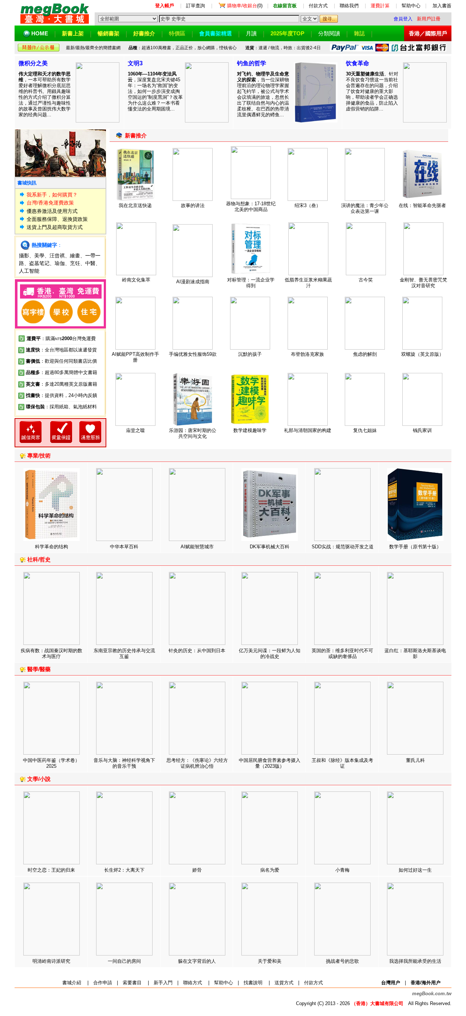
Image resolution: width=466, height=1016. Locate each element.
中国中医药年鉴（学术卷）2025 (51, 763)
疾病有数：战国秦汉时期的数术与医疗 (51, 653)
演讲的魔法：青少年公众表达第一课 (364, 208)
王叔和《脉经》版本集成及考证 (342, 763)
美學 (39, 255)
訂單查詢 (195, 5)
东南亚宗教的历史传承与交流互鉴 (124, 653)
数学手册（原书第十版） (415, 546)
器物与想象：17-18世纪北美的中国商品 (251, 206)
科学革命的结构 (51, 546)
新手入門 (163, 982)
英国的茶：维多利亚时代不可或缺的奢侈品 (342, 653)
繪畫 (75, 255)
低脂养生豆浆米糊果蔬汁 (308, 282)
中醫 (90, 263)
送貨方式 (284, 982)
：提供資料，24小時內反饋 (68, 395)
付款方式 (318, 5)
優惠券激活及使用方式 (52, 211)
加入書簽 (442, 5)
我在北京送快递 (135, 205)
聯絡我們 (349, 5)
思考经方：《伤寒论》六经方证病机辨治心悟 (197, 763)
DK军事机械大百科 (269, 546)
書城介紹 (71, 982)
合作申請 (102, 982)
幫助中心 (411, 5)
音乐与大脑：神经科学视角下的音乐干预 (124, 763)
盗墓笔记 (39, 263)
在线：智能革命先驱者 (422, 205)
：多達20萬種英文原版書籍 (61, 384)
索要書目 (132, 982)
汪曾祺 (57, 255)
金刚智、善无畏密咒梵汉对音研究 (423, 282)
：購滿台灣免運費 (61, 338)
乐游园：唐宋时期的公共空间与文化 (192, 433)
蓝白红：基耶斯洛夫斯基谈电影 (415, 653)
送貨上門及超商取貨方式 (55, 227)
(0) (244, 5)
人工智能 (29, 271)
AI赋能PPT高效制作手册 (135, 357)
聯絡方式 (192, 982)
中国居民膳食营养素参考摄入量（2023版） (269, 763)
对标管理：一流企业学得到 (251, 282)
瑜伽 (60, 263)
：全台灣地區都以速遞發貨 (61, 350)
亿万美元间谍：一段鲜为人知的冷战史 (269, 653)
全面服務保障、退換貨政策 (57, 219)
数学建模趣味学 (249, 430)
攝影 (24, 255)
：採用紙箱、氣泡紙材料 (71, 406)
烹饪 (75, 263)
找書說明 (253, 982)
